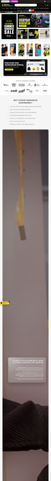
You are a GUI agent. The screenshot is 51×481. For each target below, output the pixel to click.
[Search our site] (16, 5)
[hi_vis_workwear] (33, 34)
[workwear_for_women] (44, 34)
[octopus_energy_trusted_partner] (33, 21)
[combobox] (27, 5)
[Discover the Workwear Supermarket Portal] (25, 67)
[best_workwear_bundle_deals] (9, 26)
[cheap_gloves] (22, 34)
